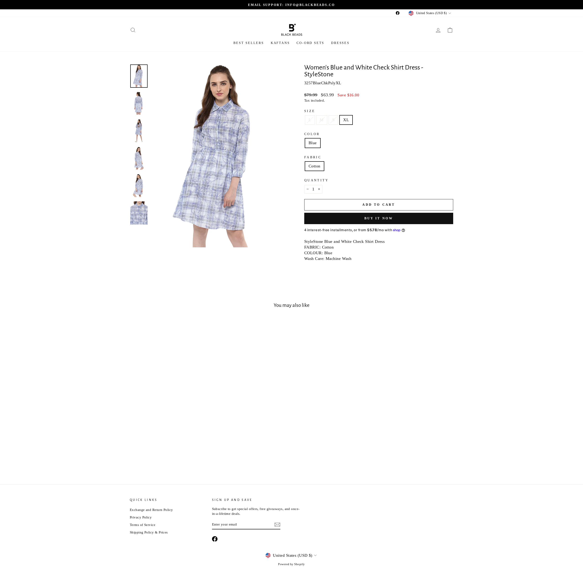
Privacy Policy (141, 517)
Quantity (316, 180)
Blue (313, 143)
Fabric (312, 157)
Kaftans (280, 43)
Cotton (314, 166)
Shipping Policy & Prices (149, 532)
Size (309, 111)
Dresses (340, 43)
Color (312, 134)
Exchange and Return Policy (151, 510)
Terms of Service (142, 525)
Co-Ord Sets (310, 43)
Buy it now (378, 218)
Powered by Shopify (291, 564)
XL (346, 120)
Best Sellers (248, 43)
